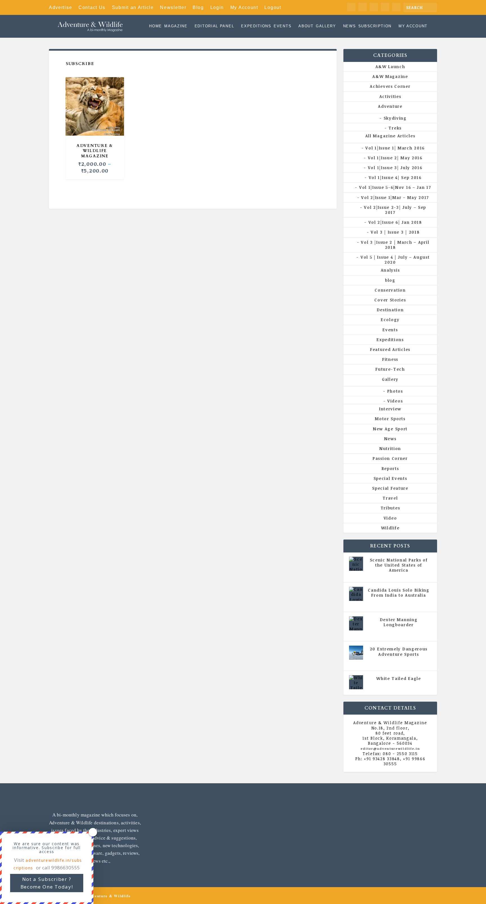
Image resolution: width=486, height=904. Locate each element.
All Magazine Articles (390, 135)
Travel (390, 498)
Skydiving (395, 118)
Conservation (390, 290)
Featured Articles (390, 349)
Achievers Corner (390, 86)
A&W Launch (390, 66)
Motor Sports (390, 418)
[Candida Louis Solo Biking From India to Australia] (356, 594)
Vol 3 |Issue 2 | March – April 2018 (395, 245)
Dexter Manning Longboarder (399, 622)
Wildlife (390, 528)
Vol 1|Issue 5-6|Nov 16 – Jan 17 (395, 187)
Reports (390, 468)
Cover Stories (390, 300)
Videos (395, 401)
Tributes (390, 508)
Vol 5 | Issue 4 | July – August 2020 (395, 259)
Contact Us (91, 7)
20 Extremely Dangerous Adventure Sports (399, 651)
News (349, 26)
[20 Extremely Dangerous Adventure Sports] (356, 653)
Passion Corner (390, 458)
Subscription (375, 26)
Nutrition (390, 448)
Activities (390, 96)
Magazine (176, 26)
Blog (198, 7)
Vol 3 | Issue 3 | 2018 (395, 232)
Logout (272, 7)
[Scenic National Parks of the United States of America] (356, 564)
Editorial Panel (214, 26)
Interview (390, 408)
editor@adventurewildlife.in (390, 748)
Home (155, 26)
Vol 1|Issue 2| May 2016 (395, 157)
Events (282, 26)
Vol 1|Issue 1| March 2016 (395, 148)
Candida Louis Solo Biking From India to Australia (398, 592)
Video (390, 518)
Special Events (390, 478)
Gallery (326, 26)
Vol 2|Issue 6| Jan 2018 (395, 222)
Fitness (390, 359)
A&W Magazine (390, 76)
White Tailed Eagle (398, 678)
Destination (390, 309)
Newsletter (173, 7)
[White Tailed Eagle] (356, 682)
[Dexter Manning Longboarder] (356, 623)
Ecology (390, 319)
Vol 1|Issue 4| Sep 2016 (395, 177)
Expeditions (256, 26)
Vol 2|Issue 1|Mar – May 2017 (395, 197)
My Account (244, 7)
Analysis (390, 270)
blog (390, 280)
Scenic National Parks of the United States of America (399, 565)
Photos (395, 391)
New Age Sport (390, 428)
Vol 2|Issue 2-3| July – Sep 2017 (395, 210)
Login (217, 7)
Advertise (60, 7)
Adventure (390, 106)
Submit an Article (133, 7)
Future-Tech (390, 369)
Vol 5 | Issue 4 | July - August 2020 (401, 603)
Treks (395, 128)
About (306, 26)
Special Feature (390, 488)
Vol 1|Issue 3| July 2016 (395, 167)
